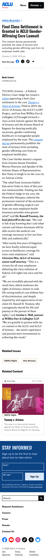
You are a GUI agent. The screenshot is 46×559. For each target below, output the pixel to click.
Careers (6, 512)
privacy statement (36, 487)
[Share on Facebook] (17, 62)
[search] (41, 498)
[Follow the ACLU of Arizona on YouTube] (11, 540)
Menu (23, 5)
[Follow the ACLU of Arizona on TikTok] (24, 540)
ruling (5, 98)
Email (6, 465)
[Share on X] (22, 62)
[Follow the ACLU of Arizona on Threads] (31, 540)
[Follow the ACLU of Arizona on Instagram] (17, 540)
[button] (28, 62)
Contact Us (8, 531)
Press (5, 519)
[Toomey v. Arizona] (23, 406)
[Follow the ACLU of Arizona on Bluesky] (37, 540)
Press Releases (11, 20)
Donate (6, 525)
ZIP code (7, 475)
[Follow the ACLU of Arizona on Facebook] (4, 540)
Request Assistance (13, 506)
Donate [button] (34, 5)
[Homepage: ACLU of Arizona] (11, 5)
